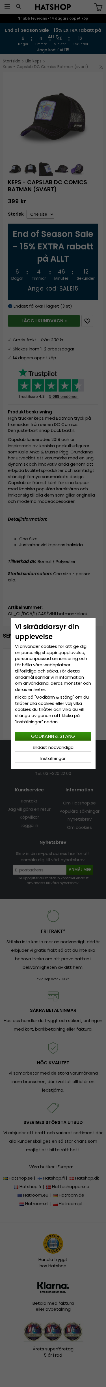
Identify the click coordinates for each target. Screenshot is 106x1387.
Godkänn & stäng (53, 736)
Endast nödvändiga (53, 747)
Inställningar (53, 758)
